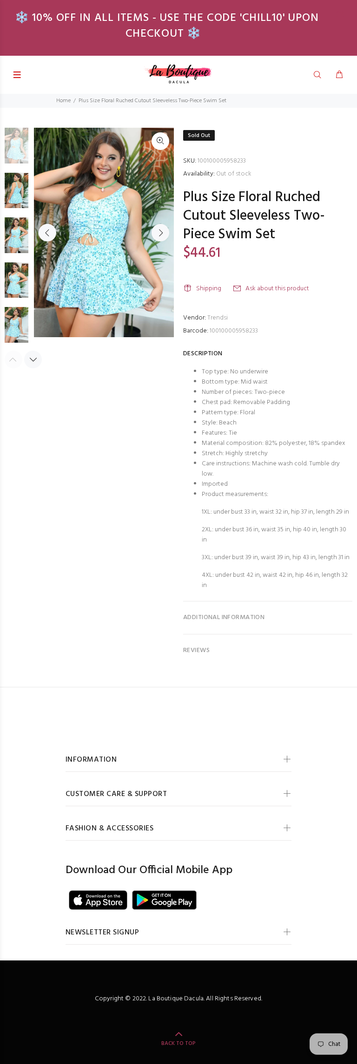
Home (63, 100)
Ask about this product (277, 288)
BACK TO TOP (178, 1043)
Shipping (208, 288)
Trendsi (217, 318)
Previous (47, 233)
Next (160, 233)
